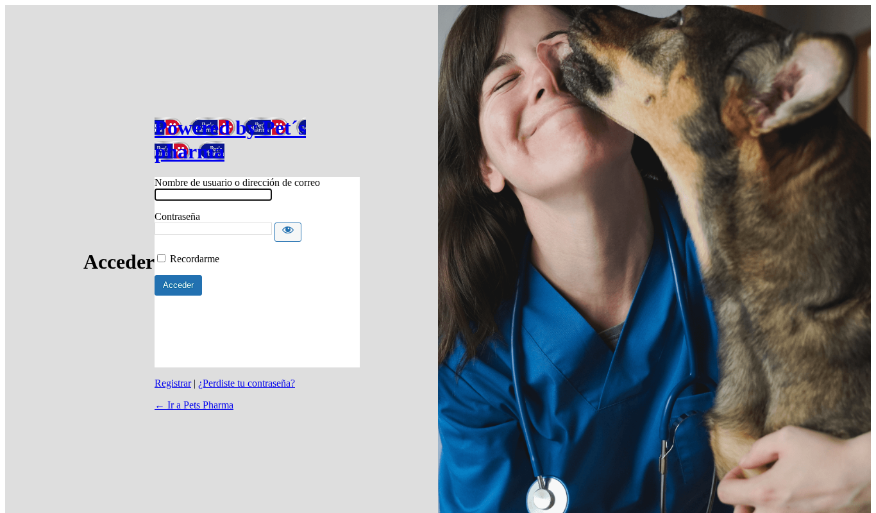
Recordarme (194, 258)
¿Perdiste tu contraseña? (246, 383)
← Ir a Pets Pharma (194, 404)
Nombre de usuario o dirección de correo (237, 182)
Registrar (173, 383)
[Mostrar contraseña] (287, 232)
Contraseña (177, 216)
